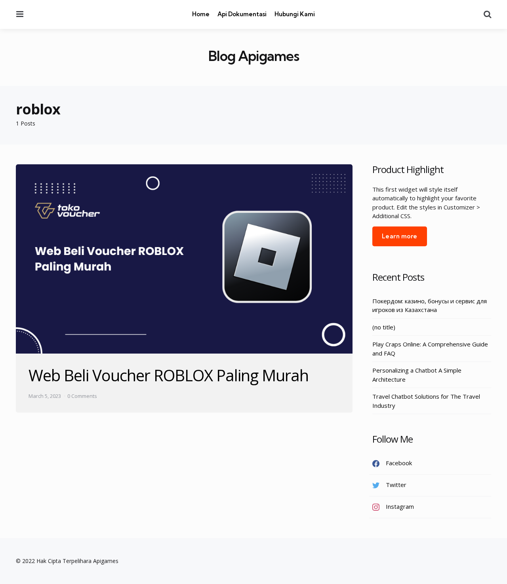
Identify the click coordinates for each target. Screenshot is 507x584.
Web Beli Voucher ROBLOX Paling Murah (169, 375)
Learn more (399, 236)
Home (201, 14)
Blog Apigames (253, 56)
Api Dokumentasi (242, 14)
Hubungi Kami (294, 14)
